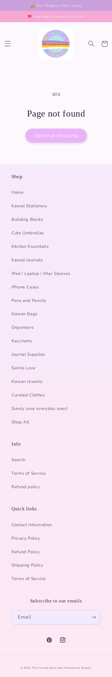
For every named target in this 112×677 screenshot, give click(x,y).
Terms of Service (28, 473)
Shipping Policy (27, 565)
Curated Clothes (28, 395)
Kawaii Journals (27, 260)
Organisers (22, 327)
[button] (7, 43)
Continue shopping (56, 135)
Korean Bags (24, 314)
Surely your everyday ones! (39, 408)
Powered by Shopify (78, 668)
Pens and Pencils (28, 300)
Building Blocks (27, 219)
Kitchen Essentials (30, 246)
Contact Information (31, 525)
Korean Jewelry (27, 381)
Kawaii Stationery (29, 206)
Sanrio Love (23, 368)
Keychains (21, 341)
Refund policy (25, 487)
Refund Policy (25, 552)
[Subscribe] (93, 617)
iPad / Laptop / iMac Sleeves (40, 273)
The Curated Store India (47, 668)
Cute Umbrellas (27, 233)
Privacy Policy (25, 538)
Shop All (20, 422)
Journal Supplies (28, 354)
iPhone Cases (25, 287)
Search (18, 460)
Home (17, 192)
